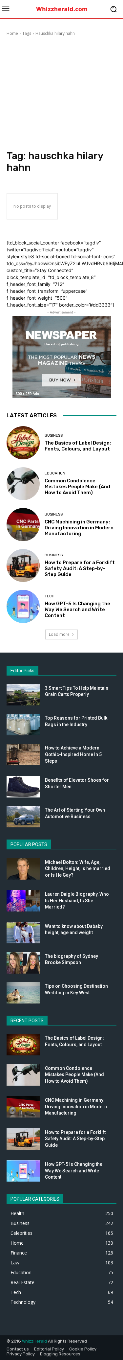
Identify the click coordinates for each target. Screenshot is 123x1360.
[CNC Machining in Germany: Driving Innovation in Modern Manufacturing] (23, 524)
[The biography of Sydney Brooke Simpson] (23, 962)
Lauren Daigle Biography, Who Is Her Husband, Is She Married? (77, 900)
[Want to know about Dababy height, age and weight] (23, 932)
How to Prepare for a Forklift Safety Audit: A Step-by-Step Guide (80, 568)
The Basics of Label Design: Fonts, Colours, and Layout (78, 446)
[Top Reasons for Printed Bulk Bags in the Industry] (23, 724)
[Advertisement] (61, 94)
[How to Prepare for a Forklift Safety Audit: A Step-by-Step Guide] (23, 565)
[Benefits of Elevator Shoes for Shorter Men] (23, 786)
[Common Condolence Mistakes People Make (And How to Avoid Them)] (23, 483)
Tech (49, 596)
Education (55, 473)
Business (54, 435)
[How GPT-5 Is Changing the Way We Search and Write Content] (23, 606)
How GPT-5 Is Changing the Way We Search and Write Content (77, 609)
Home (12, 33)
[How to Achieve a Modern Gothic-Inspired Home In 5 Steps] (23, 754)
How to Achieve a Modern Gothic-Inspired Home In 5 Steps (73, 754)
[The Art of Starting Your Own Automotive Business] (23, 816)
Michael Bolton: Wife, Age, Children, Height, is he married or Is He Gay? (77, 869)
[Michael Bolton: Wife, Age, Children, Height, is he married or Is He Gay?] (23, 868)
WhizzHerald (34, 1341)
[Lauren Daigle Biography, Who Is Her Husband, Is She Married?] (23, 900)
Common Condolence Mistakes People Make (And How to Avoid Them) (77, 487)
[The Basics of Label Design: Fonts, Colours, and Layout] (23, 442)
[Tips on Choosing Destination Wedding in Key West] (23, 992)
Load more (59, 634)
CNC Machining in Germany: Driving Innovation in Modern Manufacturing (79, 528)
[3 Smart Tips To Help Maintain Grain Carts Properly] (23, 694)
